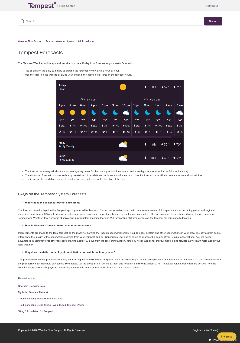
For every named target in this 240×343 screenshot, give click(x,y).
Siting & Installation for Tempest (35, 311)
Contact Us (212, 5)
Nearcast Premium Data (31, 285)
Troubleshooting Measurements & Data (40, 298)
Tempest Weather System (60, 41)
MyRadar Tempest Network (33, 292)
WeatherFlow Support (30, 41)
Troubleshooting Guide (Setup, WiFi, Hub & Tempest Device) (51, 304)
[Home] (52, 6)
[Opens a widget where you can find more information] (226, 336)
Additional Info (86, 41)
